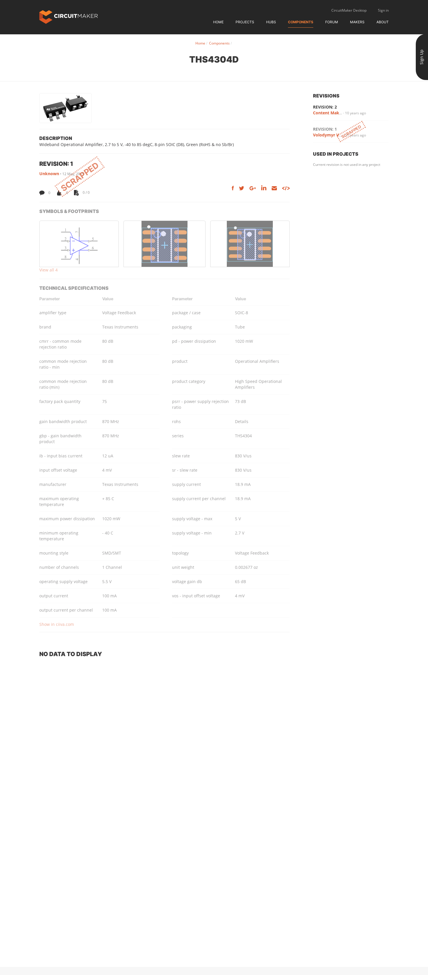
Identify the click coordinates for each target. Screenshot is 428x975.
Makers (357, 21)
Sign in (383, 10)
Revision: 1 (325, 129)
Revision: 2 (325, 107)
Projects (245, 21)
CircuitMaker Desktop (349, 10)
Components (300, 21)
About (382, 21)
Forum (331, 21)
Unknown (49, 173)
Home (218, 21)
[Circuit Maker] (68, 16)
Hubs (271, 21)
